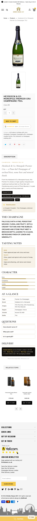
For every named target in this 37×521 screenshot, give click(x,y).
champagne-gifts (21, 134)
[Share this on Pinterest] (15, 144)
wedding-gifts (7, 138)
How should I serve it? (10, 327)
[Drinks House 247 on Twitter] (2, 489)
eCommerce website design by (11, 498)
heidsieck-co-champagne (22, 136)
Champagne (13, 134)
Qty (5, 109)
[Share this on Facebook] (10, 144)
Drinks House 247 (12, 496)
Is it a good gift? (8, 336)
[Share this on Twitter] (5, 144)
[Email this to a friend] (24, 144)
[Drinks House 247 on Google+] (9, 489)
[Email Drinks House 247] (21, 489)
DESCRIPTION (9, 156)
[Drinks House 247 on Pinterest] (15, 489)
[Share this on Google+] (19, 144)
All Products (12, 132)
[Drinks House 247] (18, 10)
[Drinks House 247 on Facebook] (5, 489)
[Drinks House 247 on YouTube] (12, 489)
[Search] (7, 9)
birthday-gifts (20, 132)
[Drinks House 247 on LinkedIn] (18, 489)
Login (29, 9)
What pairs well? (8, 332)
